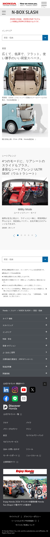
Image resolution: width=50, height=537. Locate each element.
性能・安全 (7, 339)
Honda (5, 311)
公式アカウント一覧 (11, 414)
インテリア (7, 332)
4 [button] (28, 235)
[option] (25, 204)
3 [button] (25, 235)
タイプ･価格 (7, 319)
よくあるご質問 (9, 353)
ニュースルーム (32, 455)
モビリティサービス (10, 442)
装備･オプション (9, 346)
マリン (28, 429)
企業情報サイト (9, 462)
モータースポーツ (10, 455)
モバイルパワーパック (34, 435)
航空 (5, 435)
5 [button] (32, 235)
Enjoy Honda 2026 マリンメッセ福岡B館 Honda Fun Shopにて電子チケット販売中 (23, 503)
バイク (28, 423)
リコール (29, 449)
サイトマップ (14, 517)
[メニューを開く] (44, 4)
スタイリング (8, 325)
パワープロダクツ (10, 429)
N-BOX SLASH (24, 311)
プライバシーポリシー (32, 517)
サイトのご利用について (25, 525)
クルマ (13, 311)
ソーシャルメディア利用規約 (22, 521)
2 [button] (21, 235)
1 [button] (18, 235)
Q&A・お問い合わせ (11, 449)
